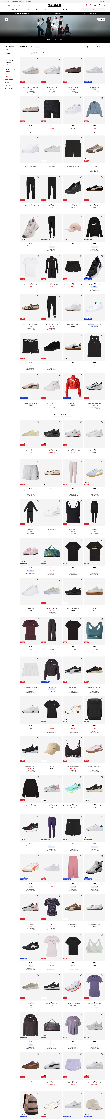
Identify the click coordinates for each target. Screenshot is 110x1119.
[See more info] (30, 94)
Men (13, 5)
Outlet (9, 1)
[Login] (90, 5)
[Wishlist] (99, 5)
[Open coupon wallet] (86, 5)
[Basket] (104, 5)
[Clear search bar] (103, 9)
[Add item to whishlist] (38, 59)
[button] (90, 47)
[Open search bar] (82, 10)
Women (7, 5)
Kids (19, 5)
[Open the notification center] (95, 5)
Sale (29, 53)
